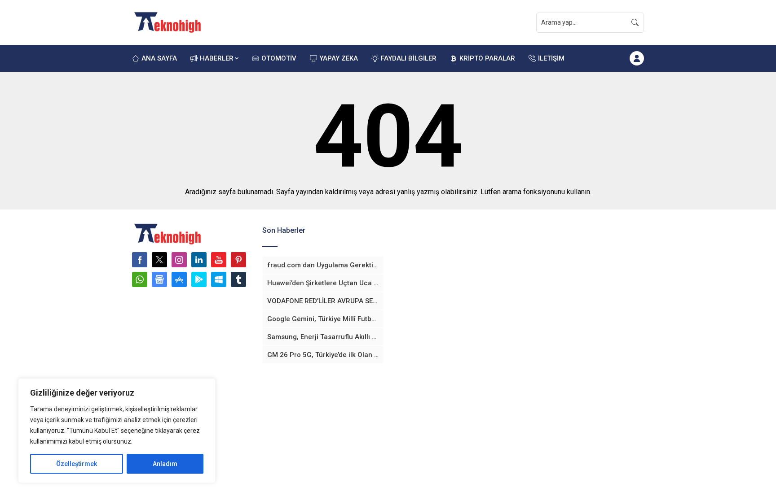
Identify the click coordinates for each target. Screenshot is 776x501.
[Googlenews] (159, 279)
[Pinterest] (238, 259)
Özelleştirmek (76, 463)
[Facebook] (139, 259)
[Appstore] (179, 279)
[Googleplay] (199, 279)
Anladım (165, 463)
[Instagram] (179, 259)
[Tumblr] (238, 279)
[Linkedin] (199, 259)
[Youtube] (218, 259)
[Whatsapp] (139, 279)
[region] (117, 430)
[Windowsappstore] (218, 279)
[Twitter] (159, 259)
